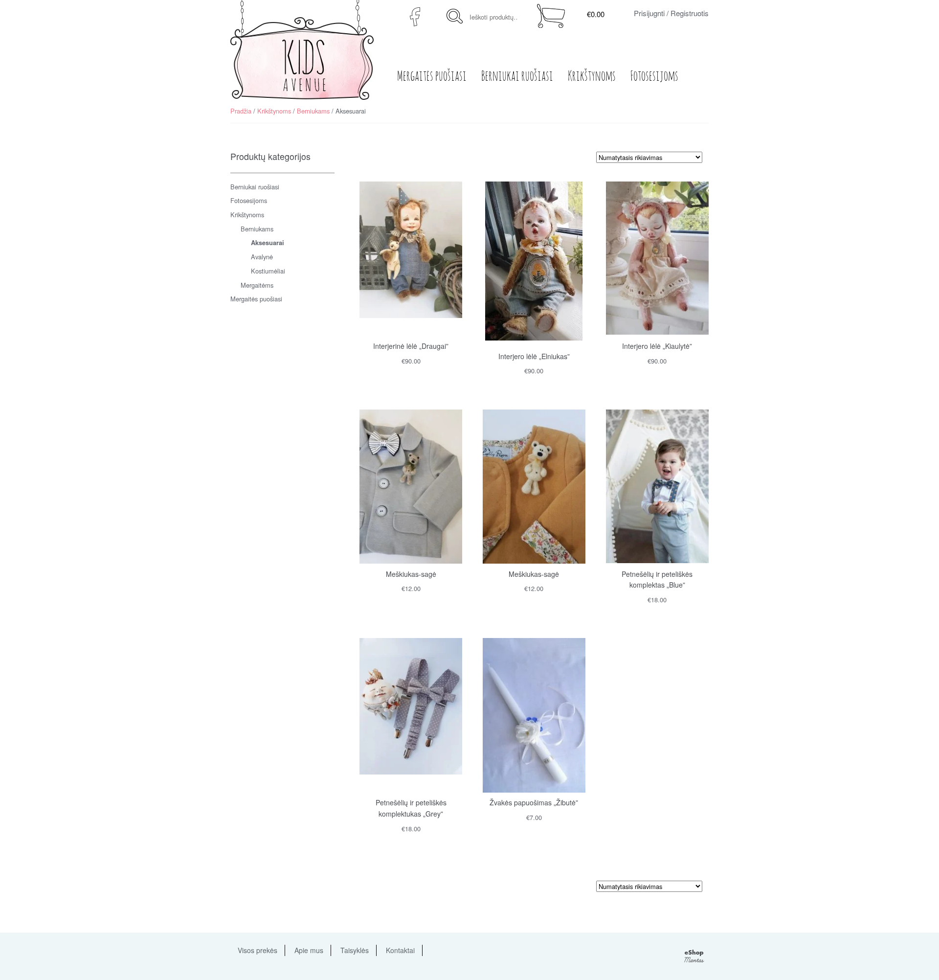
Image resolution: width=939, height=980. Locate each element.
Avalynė (262, 256)
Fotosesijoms (654, 77)
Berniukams (313, 110)
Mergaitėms (257, 285)
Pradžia (240, 110)
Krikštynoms (592, 77)
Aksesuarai (267, 242)
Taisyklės (354, 950)
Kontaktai (400, 950)
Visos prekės (257, 950)
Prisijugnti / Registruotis (671, 13)
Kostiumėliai (268, 270)
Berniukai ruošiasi (517, 77)
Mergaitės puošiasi (432, 77)
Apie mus (308, 950)
